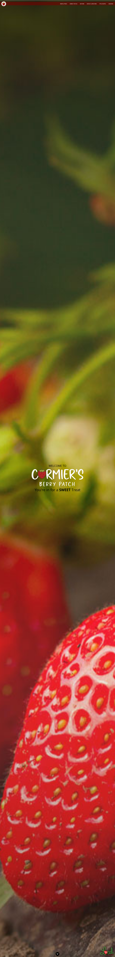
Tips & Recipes (102, 4)
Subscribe (111, 4)
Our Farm (82, 4)
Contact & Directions (92, 4)
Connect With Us (73, 4)
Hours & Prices (63, 4)
